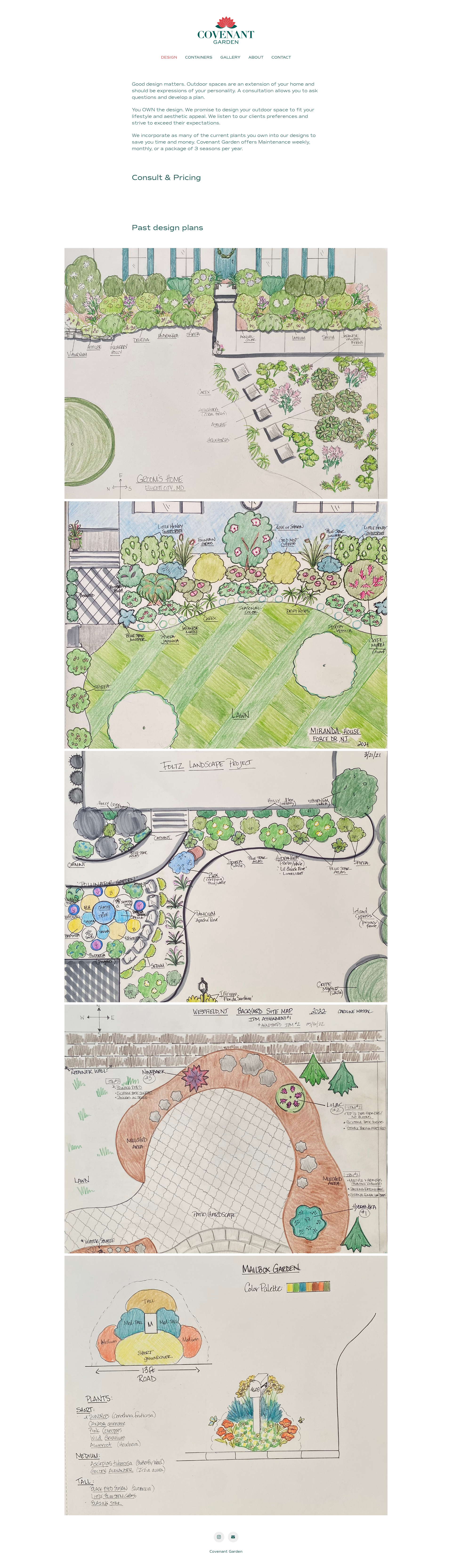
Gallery (230, 57)
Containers (198, 57)
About (255, 57)
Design (169, 57)
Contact (281, 57)
